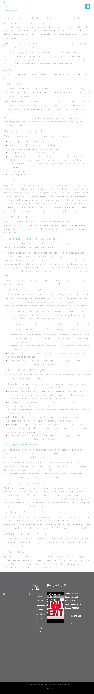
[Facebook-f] (6, 587)
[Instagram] (19, 587)
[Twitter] (13, 587)
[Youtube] (26, 587)
